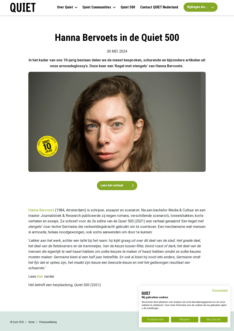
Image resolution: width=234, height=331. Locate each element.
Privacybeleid (220, 290)
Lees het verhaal (112, 185)
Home (32, 322)
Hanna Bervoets (41, 210)
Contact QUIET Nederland (159, 7)
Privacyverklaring (48, 322)
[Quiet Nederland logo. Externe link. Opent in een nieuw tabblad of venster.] (146, 293)
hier (40, 276)
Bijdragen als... (197, 7)
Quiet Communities (96, 7)
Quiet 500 (128, 7)
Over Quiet (65, 7)
